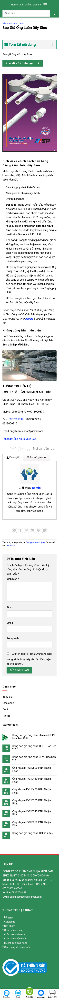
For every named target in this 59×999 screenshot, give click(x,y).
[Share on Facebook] (20, 530)
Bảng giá (7, 23)
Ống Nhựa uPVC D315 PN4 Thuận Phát (31, 813)
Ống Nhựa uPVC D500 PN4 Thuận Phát (31, 769)
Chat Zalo (6, 997)
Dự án (5, 709)
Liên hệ (37, 4)
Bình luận (13, 579)
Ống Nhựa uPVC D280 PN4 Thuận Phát (31, 824)
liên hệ (29, 318)
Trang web (13, 638)
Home (14, 4)
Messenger (41, 997)
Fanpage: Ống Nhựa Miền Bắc (19, 438)
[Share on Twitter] (26, 530)
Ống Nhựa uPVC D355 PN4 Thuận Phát (31, 802)
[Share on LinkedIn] (44, 530)
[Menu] (45, 4)
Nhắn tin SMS (52, 997)
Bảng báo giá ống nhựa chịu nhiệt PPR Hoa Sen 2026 (34, 737)
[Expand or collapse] (53, 44)
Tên (10, 607)
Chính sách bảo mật (15, 934)
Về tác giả (14, 457)
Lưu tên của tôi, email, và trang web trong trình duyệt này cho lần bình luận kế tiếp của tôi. (29, 659)
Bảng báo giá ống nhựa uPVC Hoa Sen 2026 (34, 758)
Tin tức (6, 715)
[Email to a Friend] (32, 530)
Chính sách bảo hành (15, 938)
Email (11, 622)
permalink (10, 545)
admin (36, 488)
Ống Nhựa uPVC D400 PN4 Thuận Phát (31, 791)
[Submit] (53, 13)
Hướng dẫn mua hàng (15, 943)
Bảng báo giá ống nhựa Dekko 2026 (32, 833)
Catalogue (18, 23)
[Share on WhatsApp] (14, 530)
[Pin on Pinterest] (38, 530)
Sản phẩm (25, 4)
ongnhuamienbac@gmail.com (26, 896)
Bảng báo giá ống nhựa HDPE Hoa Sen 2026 (34, 748)
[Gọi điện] (29, 992)
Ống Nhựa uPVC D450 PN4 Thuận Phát (31, 780)
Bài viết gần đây (37, 457)
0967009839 (16, 419)
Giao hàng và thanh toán (17, 947)
